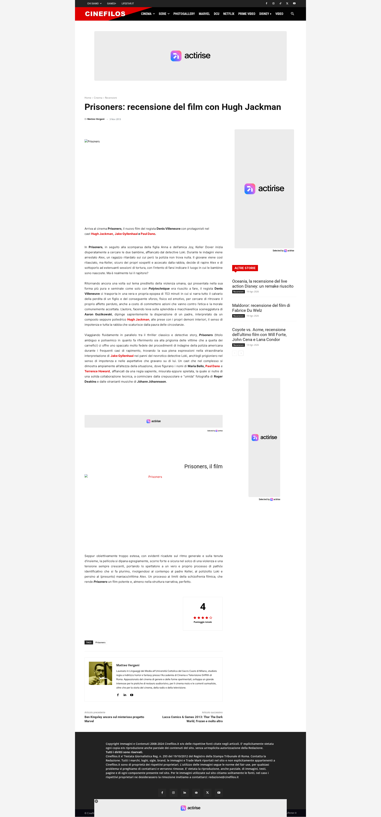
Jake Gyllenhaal (126, 234)
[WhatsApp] (190, 129)
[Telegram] (208, 129)
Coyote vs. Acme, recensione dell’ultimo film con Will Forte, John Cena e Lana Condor (259, 334)
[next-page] (241, 353)
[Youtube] (294, 3)
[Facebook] (266, 3)
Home (88, 97)
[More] (218, 129)
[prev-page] (234, 353)
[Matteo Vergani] (100, 679)
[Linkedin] (199, 129)
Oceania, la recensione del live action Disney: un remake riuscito (262, 284)
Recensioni (111, 97)
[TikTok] (280, 3)
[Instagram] (273, 3)
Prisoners (100, 642)
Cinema (98, 97)
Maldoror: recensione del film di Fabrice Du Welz (261, 308)
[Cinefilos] (107, 14)
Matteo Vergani (95, 118)
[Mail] (196, 793)
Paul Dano (148, 234)
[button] (292, 14)
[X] (287, 3)
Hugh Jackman (102, 234)
